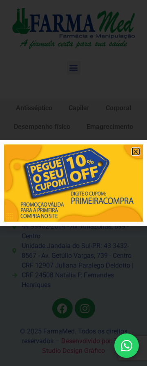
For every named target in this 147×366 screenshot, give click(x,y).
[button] (136, 151)
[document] (73, 183)
